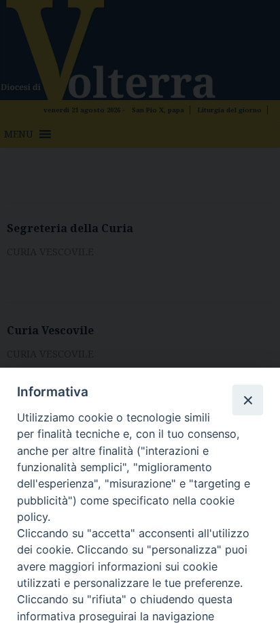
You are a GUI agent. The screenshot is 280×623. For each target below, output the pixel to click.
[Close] (247, 400)
